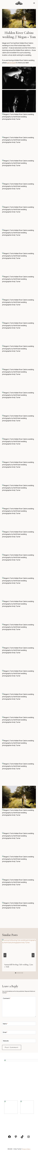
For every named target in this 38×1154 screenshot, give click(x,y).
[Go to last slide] (5, 955)
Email (5, 1032)
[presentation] (19, 950)
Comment (7, 998)
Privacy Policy (26, 1149)
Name (5, 1024)
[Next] (33, 955)
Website (6, 1041)
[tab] (15, 972)
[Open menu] (34, 3)
